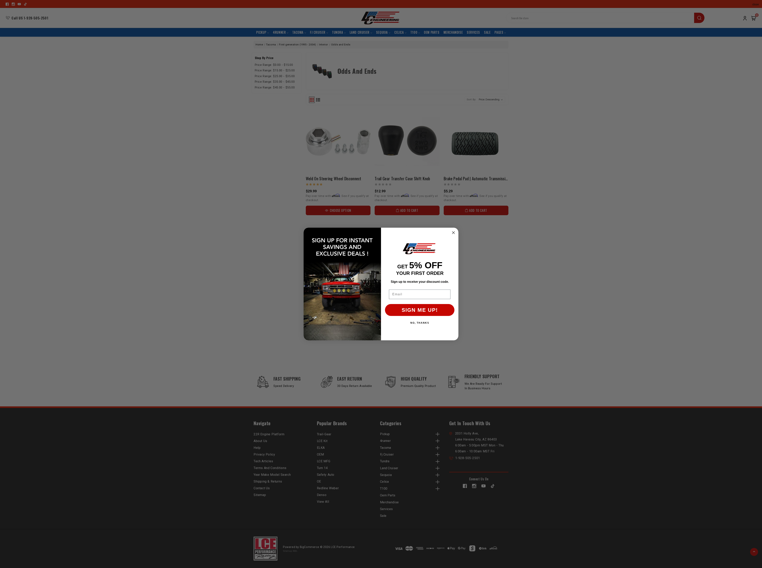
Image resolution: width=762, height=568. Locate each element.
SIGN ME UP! (420, 310)
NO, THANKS (419, 322)
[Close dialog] (453, 233)
